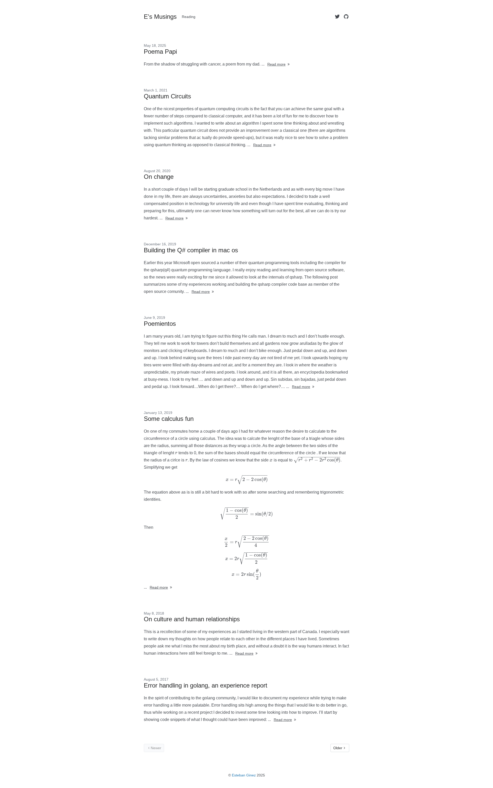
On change (159, 176)
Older (337, 748)
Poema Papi (160, 51)
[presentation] (176, 453)
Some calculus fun (169, 418)
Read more (276, 64)
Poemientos (160, 323)
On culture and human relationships (192, 619)
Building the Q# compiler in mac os (191, 250)
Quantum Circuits (167, 96)
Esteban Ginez (244, 775)
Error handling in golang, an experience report (205, 685)
